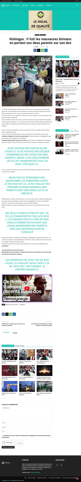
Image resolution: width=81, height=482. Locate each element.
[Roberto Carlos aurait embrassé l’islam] (9, 386)
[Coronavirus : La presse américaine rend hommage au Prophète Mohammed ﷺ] (59, 136)
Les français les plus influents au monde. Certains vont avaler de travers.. (41, 324)
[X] (78, 1)
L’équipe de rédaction (42, 477)
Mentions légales (32, 477)
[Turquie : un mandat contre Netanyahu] (27, 354)
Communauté (15, 32)
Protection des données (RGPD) (69, 477)
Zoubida (36, 46)
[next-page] (5, 398)
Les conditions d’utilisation (54, 477)
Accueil (3, 32)
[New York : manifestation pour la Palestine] (9, 354)
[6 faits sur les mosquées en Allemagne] (27, 386)
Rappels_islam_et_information (12, 304)
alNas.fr (9, 480)
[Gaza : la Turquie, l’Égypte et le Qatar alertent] (27, 370)
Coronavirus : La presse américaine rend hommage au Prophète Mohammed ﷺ (72, 136)
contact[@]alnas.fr (35, 472)
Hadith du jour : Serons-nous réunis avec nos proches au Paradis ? (13, 324)
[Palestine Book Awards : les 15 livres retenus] (9, 370)
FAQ (25, 477)
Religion (25, 5)
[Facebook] (75, 1)
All (71, 130)
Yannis (57, 83)
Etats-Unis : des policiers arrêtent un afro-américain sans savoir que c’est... (71, 143)
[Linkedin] (46, 50)
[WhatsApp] (42, 50)
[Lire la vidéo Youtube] (27, 288)
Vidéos (33, 5)
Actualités (16, 5)
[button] (77, 5)
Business (40, 5)
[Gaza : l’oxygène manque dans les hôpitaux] (44, 386)
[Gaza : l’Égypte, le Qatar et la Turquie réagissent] (44, 354)
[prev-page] (3, 398)
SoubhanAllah (22, 304)
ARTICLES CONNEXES (8, 346)
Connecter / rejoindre (18, 1)
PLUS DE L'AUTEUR (19, 346)
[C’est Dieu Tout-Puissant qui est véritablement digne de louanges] (44, 370)
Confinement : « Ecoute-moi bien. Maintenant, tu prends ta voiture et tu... (72, 151)
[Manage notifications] (77, 478)
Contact (48, 5)
